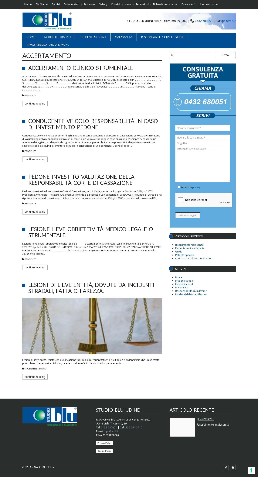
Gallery (103, 4)
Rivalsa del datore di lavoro (48, 44)
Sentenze (89, 4)
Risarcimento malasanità (189, 244)
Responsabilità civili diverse (162, 37)
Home (28, 4)
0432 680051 (203, 21)
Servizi (56, 4)
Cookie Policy (104, 451)
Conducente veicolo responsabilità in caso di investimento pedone (93, 124)
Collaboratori (72, 4)
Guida (178, 251)
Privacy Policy (104, 443)
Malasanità (123, 37)
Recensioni (142, 4)
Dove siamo (188, 4)
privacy (196, 187)
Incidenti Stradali (35, 368)
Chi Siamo (42, 4)
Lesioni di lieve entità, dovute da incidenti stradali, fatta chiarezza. (91, 288)
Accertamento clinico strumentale (80, 68)
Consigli (116, 4)
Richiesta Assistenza (165, 4)
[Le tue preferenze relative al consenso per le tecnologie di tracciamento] (251, 470)
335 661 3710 (134, 427)
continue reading (35, 103)
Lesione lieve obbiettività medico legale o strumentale (90, 232)
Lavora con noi (209, 4)
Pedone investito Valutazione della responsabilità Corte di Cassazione (81, 179)
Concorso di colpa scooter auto (193, 258)
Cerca (225, 55)
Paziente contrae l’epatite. (190, 248)
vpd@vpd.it (228, 21)
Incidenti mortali (93, 37)
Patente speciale (185, 255)
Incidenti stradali (57, 37)
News (127, 4)
